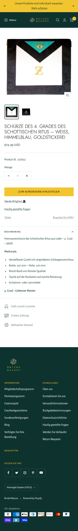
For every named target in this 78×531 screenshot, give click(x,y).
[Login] (64, 20)
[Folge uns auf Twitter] (17, 473)
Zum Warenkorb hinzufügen (39, 192)
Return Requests (52, 439)
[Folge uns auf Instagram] (25, 473)
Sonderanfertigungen (16, 417)
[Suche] (57, 20)
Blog (7, 424)
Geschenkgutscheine (15, 410)
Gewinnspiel (11, 403)
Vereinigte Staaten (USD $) (19, 487)
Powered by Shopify (32, 498)
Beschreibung (12, 232)
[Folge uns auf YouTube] (41, 473)
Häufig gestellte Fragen (17, 209)
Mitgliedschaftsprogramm (19, 389)
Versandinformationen (55, 403)
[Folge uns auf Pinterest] (33, 473)
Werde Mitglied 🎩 (15, 201)
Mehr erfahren (39, 8)
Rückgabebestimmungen (57, 410)
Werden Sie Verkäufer (55, 432)
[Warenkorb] (72, 20)
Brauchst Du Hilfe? (63, 217)
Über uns (48, 389)
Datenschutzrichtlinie (55, 417)
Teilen (7, 217)
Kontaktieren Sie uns (54, 396)
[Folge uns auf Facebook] (8, 473)
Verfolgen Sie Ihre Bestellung (14, 434)
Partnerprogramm (14, 396)
